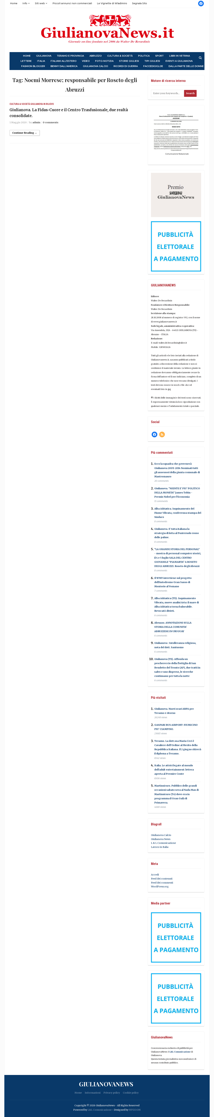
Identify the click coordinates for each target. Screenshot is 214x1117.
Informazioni (92, 1092)
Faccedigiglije (153, 66)
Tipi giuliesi (152, 61)
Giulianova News (160, 839)
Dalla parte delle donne (186, 66)
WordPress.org (160, 886)
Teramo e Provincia (70, 55)
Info (24, 3)
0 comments (50, 122)
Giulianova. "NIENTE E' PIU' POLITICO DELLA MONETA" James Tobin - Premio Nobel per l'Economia (177, 492)
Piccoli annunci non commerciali (72, 3)
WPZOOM (135, 1109)
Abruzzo (95, 55)
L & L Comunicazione (163, 842)
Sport (159, 55)
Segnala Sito (139, 3)
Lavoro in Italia (159, 847)
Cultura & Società (120, 55)
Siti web (40, 3)
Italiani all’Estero (63, 61)
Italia (41, 61)
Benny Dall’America (63, 66)
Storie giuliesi (129, 61)
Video (86, 61)
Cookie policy (131, 1092)
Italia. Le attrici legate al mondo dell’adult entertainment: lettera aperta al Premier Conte (174, 769)
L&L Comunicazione (180, 1052)
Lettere (26, 61)
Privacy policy (111, 1092)
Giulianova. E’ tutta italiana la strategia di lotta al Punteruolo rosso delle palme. (176, 533)
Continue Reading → (24, 132)
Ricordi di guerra (126, 66)
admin (36, 122)
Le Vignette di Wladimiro (112, 3)
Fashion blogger (33, 66)
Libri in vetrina (179, 55)
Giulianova (43, 55)
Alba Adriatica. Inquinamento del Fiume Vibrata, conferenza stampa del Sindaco (177, 513)
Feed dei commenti (162, 882)
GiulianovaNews (106, 1084)
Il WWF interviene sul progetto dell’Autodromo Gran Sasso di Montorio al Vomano (173, 582)
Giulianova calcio (95, 66)
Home (13, 3)
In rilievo (48, 104)
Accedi (155, 874)
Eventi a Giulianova (179, 61)
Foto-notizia (104, 61)
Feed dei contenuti (161, 878)
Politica (144, 55)
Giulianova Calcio (161, 835)
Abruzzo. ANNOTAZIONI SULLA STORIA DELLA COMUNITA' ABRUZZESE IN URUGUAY (172, 627)
